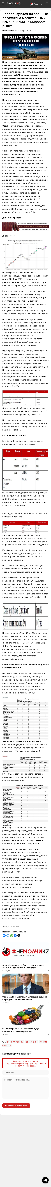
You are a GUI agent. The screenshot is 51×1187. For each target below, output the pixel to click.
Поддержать (38, 4)
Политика (7, 30)
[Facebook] (15, 935)
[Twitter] (18, 935)
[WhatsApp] (11, 935)
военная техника (15, 1042)
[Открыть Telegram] (45, 1180)
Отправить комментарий (16, 1105)
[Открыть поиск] (47, 4)
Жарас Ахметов (10, 926)
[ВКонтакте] (4, 935)
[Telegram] (7, 935)
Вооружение (32, 1042)
